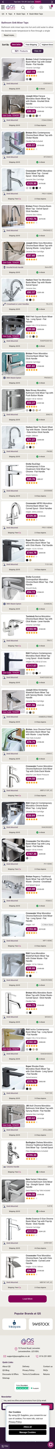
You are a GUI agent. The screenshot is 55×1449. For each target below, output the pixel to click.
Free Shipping (31, 45)
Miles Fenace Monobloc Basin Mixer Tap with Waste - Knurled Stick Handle (38, 100)
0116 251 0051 (45, 1356)
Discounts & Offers (10, 1374)
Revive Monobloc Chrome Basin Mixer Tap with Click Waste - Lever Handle (39, 619)
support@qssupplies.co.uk (18, 1356)
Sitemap (5, 1378)
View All (37, 51)
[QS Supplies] (10, 7)
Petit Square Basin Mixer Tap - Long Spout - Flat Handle (39, 319)
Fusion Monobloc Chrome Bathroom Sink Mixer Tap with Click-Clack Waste (39, 769)
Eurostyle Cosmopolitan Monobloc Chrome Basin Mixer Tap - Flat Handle (39, 581)
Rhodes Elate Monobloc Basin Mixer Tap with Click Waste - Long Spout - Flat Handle (39, 1070)
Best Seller (16, 44)
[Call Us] (32, 7)
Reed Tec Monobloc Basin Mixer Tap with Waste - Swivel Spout (39, 282)
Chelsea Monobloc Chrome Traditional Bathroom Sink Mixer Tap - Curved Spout (39, 1145)
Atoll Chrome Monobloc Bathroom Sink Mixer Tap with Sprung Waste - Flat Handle (39, 1108)
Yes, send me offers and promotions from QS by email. (25, 1401)
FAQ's (45, 1370)
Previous (3, 2)
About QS (6, 1366)
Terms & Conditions (31, 1374)
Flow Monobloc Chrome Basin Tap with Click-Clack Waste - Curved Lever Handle (39, 1259)
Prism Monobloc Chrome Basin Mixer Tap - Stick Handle (37, 356)
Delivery (26, 1366)
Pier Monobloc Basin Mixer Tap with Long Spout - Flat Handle (38, 844)
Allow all (28, 1427)
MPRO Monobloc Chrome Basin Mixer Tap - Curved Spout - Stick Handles (39, 506)
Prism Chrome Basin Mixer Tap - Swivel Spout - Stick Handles (38, 208)
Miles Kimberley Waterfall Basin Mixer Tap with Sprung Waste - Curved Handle (38, 694)
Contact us (48, 1366)
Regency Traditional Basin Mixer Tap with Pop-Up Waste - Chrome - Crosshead (39, 879)
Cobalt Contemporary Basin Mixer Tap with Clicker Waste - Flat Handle (39, 62)
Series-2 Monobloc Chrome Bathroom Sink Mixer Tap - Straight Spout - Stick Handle (39, 1183)
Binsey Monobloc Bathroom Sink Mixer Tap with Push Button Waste (39, 393)
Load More (27, 1299)
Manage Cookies (27, 1432)
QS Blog (5, 1370)
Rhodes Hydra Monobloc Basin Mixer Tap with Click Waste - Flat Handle (39, 543)
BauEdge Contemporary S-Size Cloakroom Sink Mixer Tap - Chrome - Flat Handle (38, 468)
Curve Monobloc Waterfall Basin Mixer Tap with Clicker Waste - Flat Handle (37, 957)
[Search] (23, 7)
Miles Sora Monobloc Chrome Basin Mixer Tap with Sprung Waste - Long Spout (39, 245)
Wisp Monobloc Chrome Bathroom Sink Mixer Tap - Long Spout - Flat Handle (39, 917)
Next (52, 2)
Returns (46, 1374)
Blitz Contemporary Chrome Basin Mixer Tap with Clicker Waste (39, 135)
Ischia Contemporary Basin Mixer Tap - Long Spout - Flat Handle (39, 1032)
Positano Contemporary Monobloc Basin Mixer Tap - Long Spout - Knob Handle (39, 656)
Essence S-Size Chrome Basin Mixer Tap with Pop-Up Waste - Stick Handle (39, 1221)
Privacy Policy (28, 1370)
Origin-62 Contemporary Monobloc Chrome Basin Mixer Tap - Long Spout (39, 805)
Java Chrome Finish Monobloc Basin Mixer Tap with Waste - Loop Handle (38, 732)
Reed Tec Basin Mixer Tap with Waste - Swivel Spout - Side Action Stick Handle (39, 429)
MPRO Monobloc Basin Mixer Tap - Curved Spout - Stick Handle (39, 173)
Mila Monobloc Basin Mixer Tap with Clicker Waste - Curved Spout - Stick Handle (39, 995)
